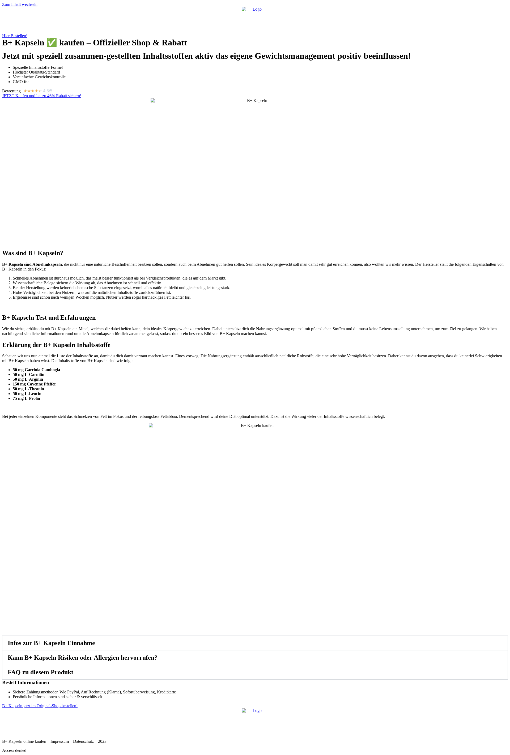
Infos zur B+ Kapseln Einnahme (51, 643)
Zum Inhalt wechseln (19, 4)
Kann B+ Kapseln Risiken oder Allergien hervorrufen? (83, 657)
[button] (255, 643)
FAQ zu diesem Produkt (40, 672)
